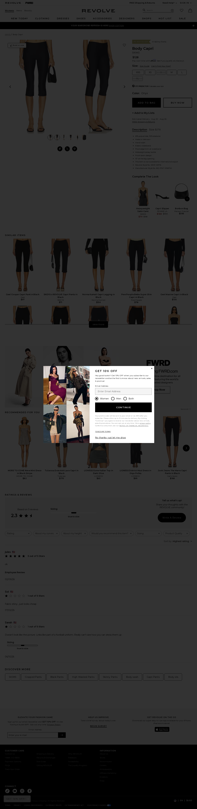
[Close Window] (151, 368)
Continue (123, 407)
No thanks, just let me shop (110, 437)
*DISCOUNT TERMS (103, 432)
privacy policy (145, 423)
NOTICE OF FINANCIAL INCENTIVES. (133, 426)
